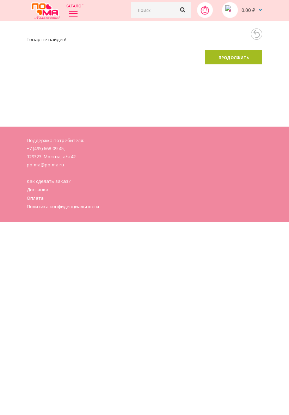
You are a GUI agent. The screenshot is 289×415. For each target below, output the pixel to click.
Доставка (37, 189)
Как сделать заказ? (48, 181)
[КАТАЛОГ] (73, 13)
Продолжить (234, 57)
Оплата (35, 198)
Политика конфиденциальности (63, 206)
